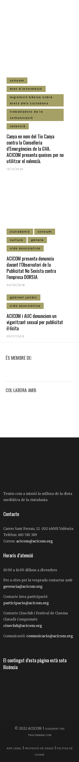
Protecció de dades (39, 748)
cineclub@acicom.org (22, 625)
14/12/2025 (15, 169)
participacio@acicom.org (26, 603)
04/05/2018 (16, 285)
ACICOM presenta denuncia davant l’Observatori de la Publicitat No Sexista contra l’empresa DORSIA (31, 267)
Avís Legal (14, 748)
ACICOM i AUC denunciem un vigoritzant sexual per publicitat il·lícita (35, 322)
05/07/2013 (15, 336)
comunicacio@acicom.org (49, 636)
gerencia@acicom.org (22, 586)
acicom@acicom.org (34, 541)
